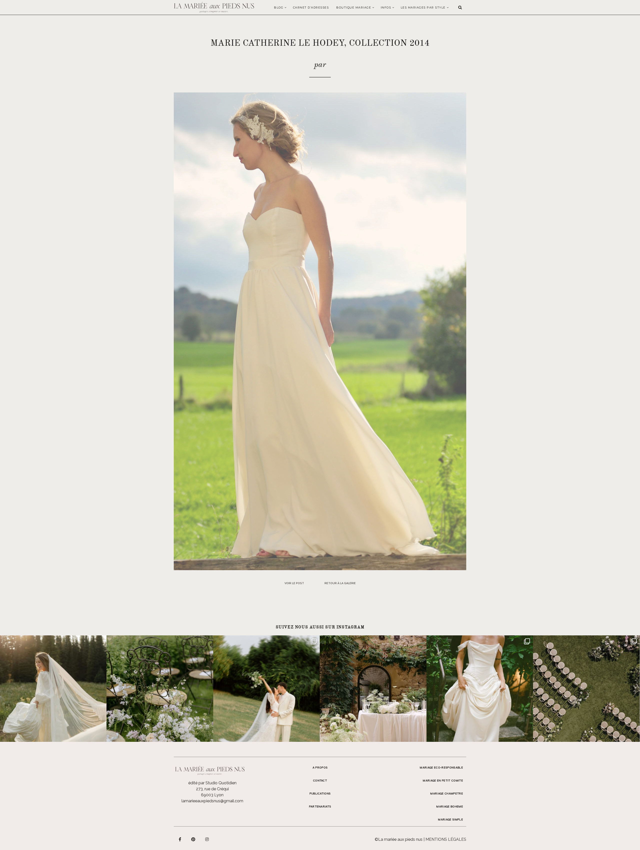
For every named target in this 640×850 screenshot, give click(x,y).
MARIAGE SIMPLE (450, 820)
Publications (320, 794)
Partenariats (320, 807)
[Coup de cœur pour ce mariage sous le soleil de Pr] (479, 688)
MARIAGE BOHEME (449, 807)
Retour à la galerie (340, 583)
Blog (278, 7)
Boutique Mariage (353, 7)
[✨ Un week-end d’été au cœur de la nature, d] (266, 688)
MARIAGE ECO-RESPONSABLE (441, 768)
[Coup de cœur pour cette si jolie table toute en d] (373, 688)
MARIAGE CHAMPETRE (446, 794)
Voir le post (294, 583)
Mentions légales (446, 839)
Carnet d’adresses (311, 7)
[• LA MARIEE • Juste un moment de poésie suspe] (53, 688)
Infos (386, 7)
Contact (320, 781)
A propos (320, 768)
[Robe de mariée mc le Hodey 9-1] (320, 331)
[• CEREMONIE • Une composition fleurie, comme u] (159, 688)
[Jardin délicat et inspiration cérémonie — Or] (586, 688)
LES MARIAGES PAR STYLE (423, 7)
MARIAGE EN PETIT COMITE (443, 781)
